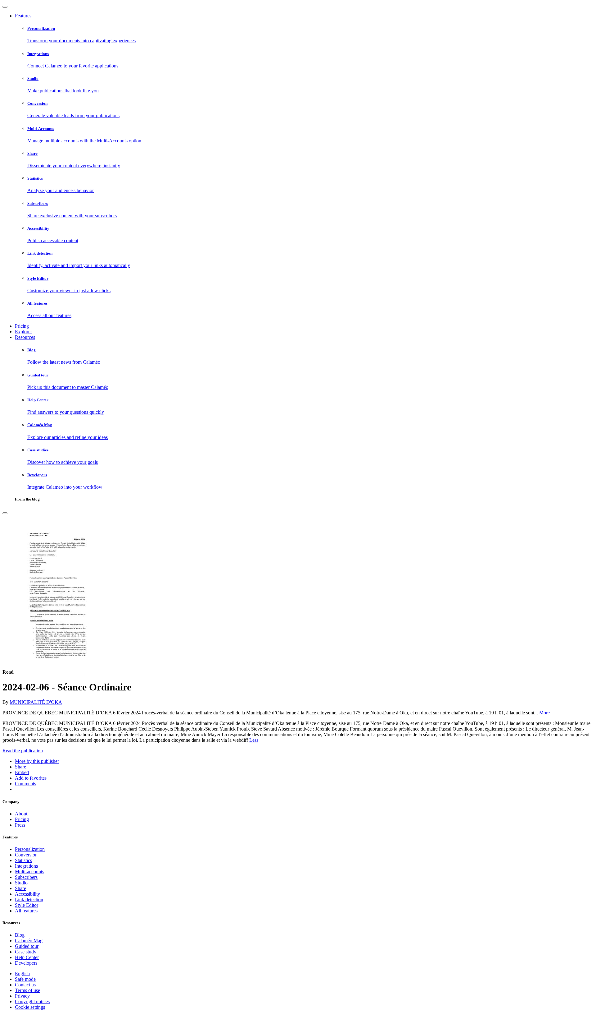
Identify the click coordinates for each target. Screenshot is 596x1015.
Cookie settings (30, 1007)
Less (253, 740)
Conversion (26, 854)
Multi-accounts (29, 871)
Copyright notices (32, 1001)
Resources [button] (25, 337)
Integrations (26, 866)
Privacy (22, 996)
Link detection (29, 899)
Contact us (25, 984)
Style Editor (26, 905)
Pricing (22, 326)
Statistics (23, 860)
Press (20, 825)
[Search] (4, 513)
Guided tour (26, 946)
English (22, 973)
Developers (26, 963)
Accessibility (27, 894)
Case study (25, 951)
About (21, 813)
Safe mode (25, 979)
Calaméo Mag (29, 940)
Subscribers (26, 877)
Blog (20, 935)
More (544, 712)
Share (20, 888)
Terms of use (27, 990)
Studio (21, 882)
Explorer (23, 331)
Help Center (27, 957)
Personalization (30, 849)
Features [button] (23, 15)
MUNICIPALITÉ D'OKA (36, 702)
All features (26, 910)
